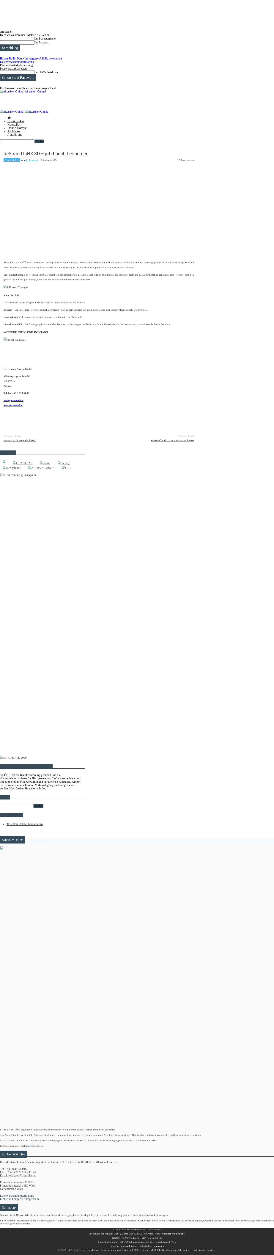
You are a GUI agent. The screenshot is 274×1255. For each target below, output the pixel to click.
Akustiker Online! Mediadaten (25, 824)
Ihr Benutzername (45, 38)
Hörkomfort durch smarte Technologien (172, 440)
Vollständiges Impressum (151, 1246)
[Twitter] (23, 420)
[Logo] (12, 111)
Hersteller (13, 124)
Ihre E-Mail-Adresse (46, 72)
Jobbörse (13, 131)
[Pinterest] (36, 420)
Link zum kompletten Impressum (19, 1199)
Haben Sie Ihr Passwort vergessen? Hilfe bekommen (31, 58)
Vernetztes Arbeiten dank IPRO (20, 440)
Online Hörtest (16, 128)
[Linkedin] (63, 420)
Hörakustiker (15, 121)
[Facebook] (10, 420)
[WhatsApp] (50, 420)
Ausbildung (15, 134)
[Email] (77, 420)
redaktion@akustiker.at (31, 1145)
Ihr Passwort (41, 42)
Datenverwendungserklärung (17, 61)
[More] (90, 420)
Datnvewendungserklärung (123, 1246)
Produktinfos (11, 160)
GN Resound (31, 160)
